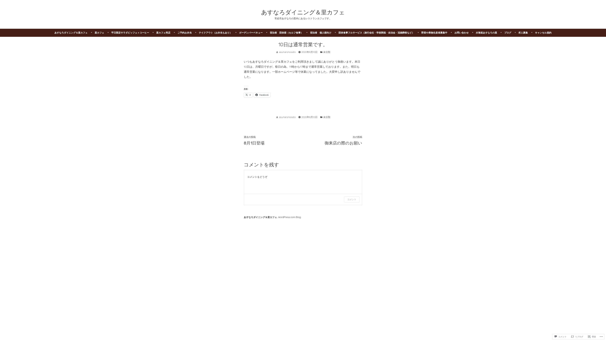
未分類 (326, 52)
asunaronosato (287, 52)
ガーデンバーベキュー (251, 32)
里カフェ (99, 32)
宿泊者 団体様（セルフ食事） (286, 32)
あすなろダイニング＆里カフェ (303, 12)
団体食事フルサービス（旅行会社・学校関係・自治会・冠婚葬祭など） (376, 32)
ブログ (507, 32)
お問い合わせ (461, 32)
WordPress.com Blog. (289, 217)
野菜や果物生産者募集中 (434, 32)
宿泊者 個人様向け (320, 32)
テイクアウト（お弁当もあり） (215, 32)
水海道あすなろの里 (486, 32)
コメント (351, 199)
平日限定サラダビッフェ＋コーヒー (130, 32)
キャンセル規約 (543, 32)
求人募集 (523, 32)
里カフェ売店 (163, 32)
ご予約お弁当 (185, 32)
